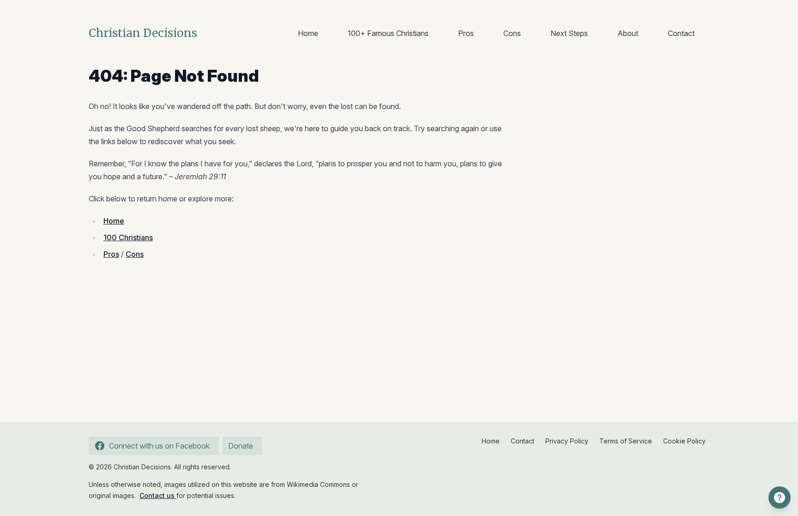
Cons (512, 33)
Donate (240, 445)
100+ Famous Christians (388, 33)
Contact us (157, 495)
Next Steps (569, 33)
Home (308, 33)
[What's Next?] (779, 497)
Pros (466, 33)
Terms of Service (625, 441)
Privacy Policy (566, 441)
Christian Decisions (143, 33)
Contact (681, 33)
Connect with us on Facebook (159, 445)
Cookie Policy (684, 441)
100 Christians (128, 237)
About (627, 33)
